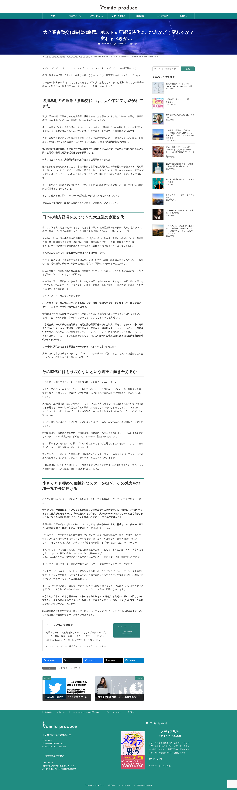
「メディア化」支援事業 (59, 625)
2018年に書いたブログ (128, 557)
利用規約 (131, 712)
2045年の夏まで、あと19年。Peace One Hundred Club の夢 (179, 85)
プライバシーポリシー (114, 712)
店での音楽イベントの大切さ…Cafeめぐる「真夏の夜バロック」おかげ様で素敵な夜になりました (180, 151)
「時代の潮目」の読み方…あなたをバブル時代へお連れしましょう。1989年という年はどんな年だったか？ (180, 229)
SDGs (135, 407)
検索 (187, 68)
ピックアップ (75, 668)
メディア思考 (170, 731)
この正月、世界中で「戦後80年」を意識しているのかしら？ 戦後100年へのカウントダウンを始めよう (180, 134)
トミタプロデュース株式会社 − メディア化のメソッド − (77, 646)
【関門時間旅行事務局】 (54, 756)
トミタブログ (62, 668)
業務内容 (48, 712)
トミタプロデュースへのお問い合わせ (86, 712)
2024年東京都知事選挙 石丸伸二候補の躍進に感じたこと (179, 165)
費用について (62, 712)
